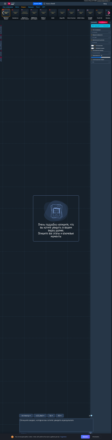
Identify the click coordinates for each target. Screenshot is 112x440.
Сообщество (1, 45)
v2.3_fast (39, 416)
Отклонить (95, 437)
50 (59, 416)
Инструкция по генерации (100, 26)
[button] (3, 13)
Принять (85, 437)
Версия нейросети (97, 35)
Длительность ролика (97, 40)
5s (50, 416)
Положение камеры (97, 50)
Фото (17, 7)
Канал (1, 54)
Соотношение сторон (97, 59)
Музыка (31, 7)
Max (1, 37)
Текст (38, 7)
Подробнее (63, 437)
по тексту (25, 416)
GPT (43, 7)
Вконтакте (1, 30)
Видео (23, 7)
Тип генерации (96, 29)
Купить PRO (37, 3)
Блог (1, 60)
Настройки (94, 22)
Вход (105, 4)
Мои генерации (103, 22)
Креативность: (96, 55)
